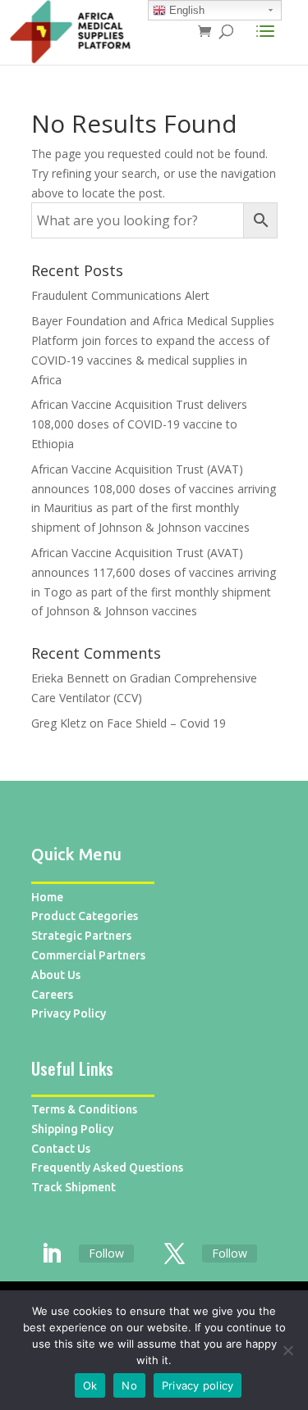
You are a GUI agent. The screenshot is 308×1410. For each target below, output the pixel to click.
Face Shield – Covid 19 (166, 723)
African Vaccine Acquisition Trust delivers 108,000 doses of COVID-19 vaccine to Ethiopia (139, 424)
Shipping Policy (72, 1129)
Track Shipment (73, 1187)
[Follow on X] (174, 1254)
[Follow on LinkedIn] (51, 1254)
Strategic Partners (81, 935)
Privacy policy (198, 1385)
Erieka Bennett (70, 678)
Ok (90, 1385)
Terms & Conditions (84, 1109)
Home (47, 897)
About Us (55, 975)
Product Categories (84, 916)
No (129, 1385)
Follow (106, 1253)
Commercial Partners (88, 955)
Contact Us (60, 1148)
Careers (52, 994)
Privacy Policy (68, 1013)
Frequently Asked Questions (107, 1167)
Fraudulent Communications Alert (120, 295)
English (185, 10)
